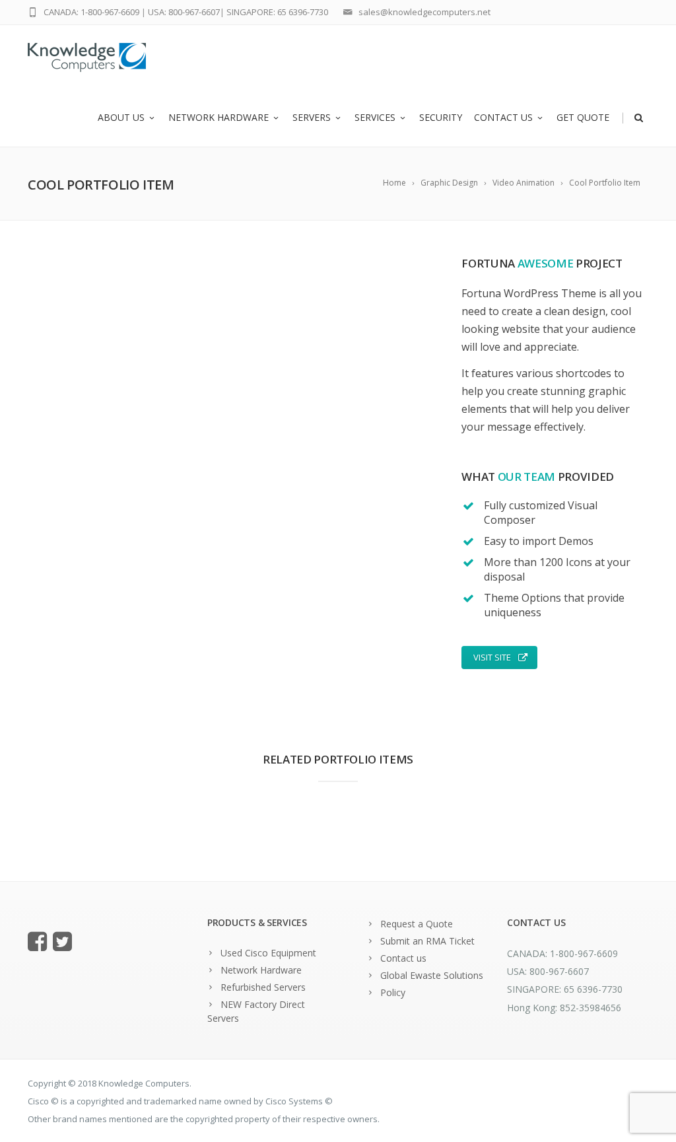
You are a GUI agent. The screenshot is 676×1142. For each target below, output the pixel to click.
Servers (311, 117)
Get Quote (583, 117)
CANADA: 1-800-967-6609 (91, 12)
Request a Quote (416, 923)
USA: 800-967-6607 (184, 12)
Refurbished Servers (263, 987)
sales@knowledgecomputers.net (424, 12)
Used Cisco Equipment (268, 952)
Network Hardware (218, 117)
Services (375, 117)
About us (121, 117)
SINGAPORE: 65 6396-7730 (277, 12)
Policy (392, 992)
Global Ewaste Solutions (431, 975)
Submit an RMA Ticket (427, 941)
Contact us (503, 117)
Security (440, 117)
